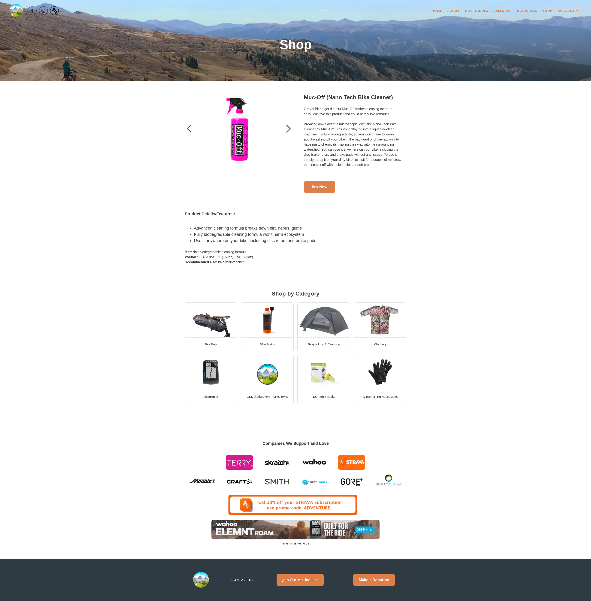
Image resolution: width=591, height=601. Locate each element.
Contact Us (242, 580)
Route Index (476, 10)
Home (437, 10)
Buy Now (319, 187)
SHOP (547, 10)
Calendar (503, 10)
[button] (568, 10)
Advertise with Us (295, 543)
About (453, 10)
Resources (527, 10)
